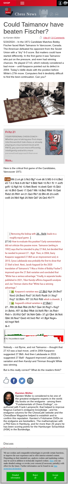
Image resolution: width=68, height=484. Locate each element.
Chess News (25, 14)
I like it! (46, 38)
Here (52, 461)
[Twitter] (22, 380)
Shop (6, 3)
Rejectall (35, 476)
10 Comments (58, 38)
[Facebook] (14, 380)
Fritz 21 (10, 132)
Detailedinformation (15, 476)
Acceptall (55, 476)
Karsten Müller (24, 393)
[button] (22, 3)
